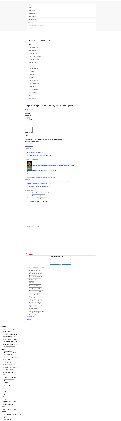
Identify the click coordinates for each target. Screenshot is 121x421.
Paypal (5, 396)
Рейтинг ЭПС (6, 399)
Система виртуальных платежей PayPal (34, 305)
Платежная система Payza (33, 92)
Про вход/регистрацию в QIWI (33, 80)
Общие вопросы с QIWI (32, 86)
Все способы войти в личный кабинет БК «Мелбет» (37, 186)
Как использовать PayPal (33, 308)
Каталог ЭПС (6, 412)
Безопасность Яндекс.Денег (34, 294)
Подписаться (60, 264)
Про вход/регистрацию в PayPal (34, 68)
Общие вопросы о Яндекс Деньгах (34, 59)
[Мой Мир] (28, 113)
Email (26, 135)
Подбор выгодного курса (32, 19)
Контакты (29, 319)
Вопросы (30, 28)
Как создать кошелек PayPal (37, 195)
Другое (30, 296)
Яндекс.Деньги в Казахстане (42, 197)
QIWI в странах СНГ (32, 77)
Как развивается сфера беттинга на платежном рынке (37, 183)
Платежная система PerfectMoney (34, 89)
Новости (28, 1)
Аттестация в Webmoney (32, 45)
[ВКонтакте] (25, 113)
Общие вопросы (31, 74)
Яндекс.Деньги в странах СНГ (33, 62)
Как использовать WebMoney (33, 50)
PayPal (29, 65)
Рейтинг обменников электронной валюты (11, 409)
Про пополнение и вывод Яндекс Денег (36, 302)
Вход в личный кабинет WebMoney (38, 194)
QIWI (29, 4)
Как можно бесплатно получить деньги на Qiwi (41, 192)
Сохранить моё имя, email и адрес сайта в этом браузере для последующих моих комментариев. (44, 139)
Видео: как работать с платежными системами (36, 25)
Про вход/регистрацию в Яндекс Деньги (35, 56)
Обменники (4, 406)
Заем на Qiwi (31, 281)
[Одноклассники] (27, 113)
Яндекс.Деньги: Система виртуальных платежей (36, 293)
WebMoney (30, 44)
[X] (29, 113)
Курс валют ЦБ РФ (7, 419)
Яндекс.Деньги (31, 54)
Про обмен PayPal (32, 71)
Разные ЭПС (31, 95)
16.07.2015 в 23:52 (30, 120)
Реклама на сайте (30, 316)
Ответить (28, 125)
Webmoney (30, 7)
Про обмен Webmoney (32, 48)
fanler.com (49, 321)
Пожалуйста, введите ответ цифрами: (32, 141)
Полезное (28, 22)
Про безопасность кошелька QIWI (35, 287)
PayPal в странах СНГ (33, 306)
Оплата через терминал (32, 16)
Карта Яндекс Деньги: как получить (35, 297)
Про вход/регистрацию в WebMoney (34, 47)
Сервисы (5, 416)
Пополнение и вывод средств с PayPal (36, 311)
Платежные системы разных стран (10, 380)
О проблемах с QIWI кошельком (35, 284)
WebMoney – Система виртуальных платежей (35, 267)
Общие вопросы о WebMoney (33, 53)
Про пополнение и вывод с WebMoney (35, 51)
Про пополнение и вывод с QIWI (34, 83)
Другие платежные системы (33, 10)
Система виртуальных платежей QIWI (34, 278)
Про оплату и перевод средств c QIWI (36, 290)
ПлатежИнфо (27, 109)
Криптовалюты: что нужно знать (34, 13)
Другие (29, 87)
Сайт (26, 137)
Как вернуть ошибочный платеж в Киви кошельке (43, 198)
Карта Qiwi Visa (31, 282)
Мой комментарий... (28, 132)
